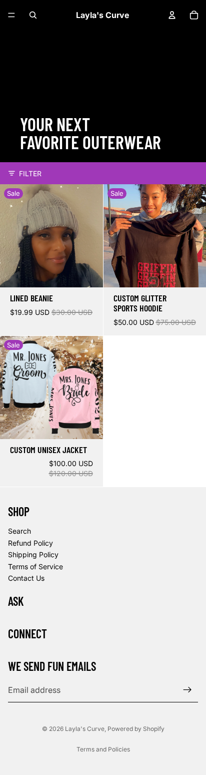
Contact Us (26, 578)
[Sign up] (187, 689)
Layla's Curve (84, 728)
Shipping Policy (33, 554)
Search (19, 531)
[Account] (172, 15)
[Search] (33, 15)
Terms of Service (35, 566)
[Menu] (11, 15)
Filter (30, 173)
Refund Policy (30, 542)
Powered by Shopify (136, 728)
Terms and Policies (103, 749)
